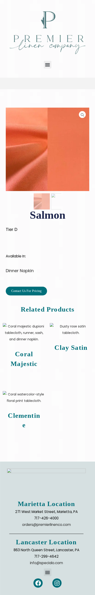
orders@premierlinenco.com (46, 524)
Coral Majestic (24, 358)
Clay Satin (70, 347)
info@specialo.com (46, 562)
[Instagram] (57, 583)
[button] (47, 64)
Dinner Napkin (20, 271)
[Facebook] (38, 583)
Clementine (24, 420)
